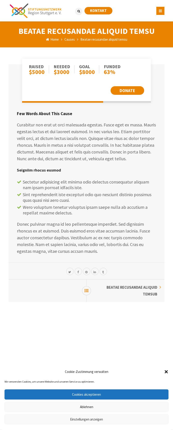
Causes (69, 39)
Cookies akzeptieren (86, 394)
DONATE (127, 90)
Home (54, 39)
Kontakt (98, 10)
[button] (166, 372)
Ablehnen (86, 407)
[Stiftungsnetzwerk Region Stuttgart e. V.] (36, 10)
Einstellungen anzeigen (86, 419)
